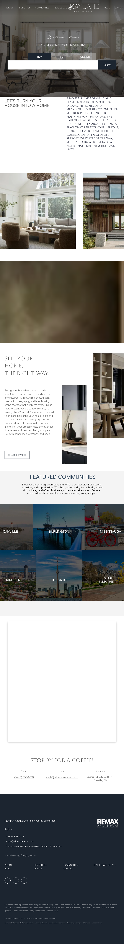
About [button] (9, 8)
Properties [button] (24, 8)
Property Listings (74, 923)
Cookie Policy (41, 923)
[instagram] (24, 881)
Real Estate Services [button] (66, 8)
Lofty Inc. (19, 918)
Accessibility (96, 923)
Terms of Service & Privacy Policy (19, 923)
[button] (107, 65)
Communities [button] (42, 8)
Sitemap (86, 923)
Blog (107, 8)
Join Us (119, 8)
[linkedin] (16, 881)
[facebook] (8, 881)
